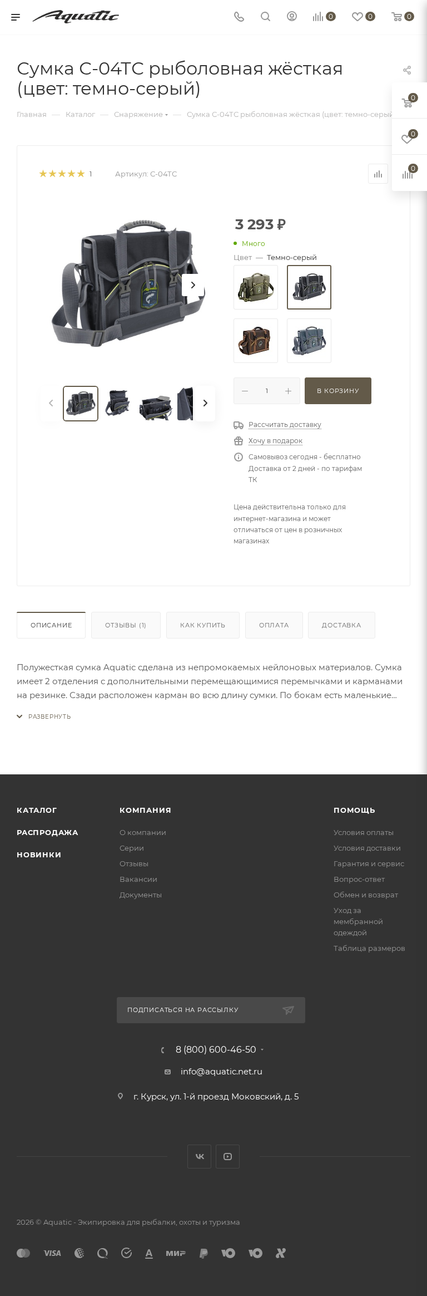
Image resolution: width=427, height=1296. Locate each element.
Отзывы (126, 625)
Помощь (354, 810)
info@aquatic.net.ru (221, 1071)
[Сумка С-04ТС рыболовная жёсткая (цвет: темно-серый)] (128, 285)
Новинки (39, 854)
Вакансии (138, 879)
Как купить (203, 625)
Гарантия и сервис (369, 863)
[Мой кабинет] (292, 17)
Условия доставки (367, 847)
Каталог (37, 810)
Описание (51, 625)
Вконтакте (199, 1157)
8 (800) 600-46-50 (216, 1049)
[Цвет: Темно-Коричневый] (256, 340)
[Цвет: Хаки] (256, 287)
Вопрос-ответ (359, 879)
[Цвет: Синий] (309, 340)
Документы (141, 894)
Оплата (274, 625)
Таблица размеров (369, 948)
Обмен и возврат (366, 894)
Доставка (341, 625)
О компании (143, 832)
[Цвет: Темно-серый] (309, 287)
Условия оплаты (364, 832)
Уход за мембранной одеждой (358, 921)
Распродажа (47, 832)
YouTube (228, 1157)
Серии (132, 847)
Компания (145, 810)
